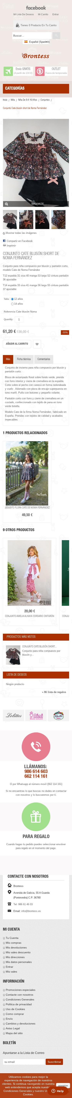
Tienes (38, 25)
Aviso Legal (13, 1028)
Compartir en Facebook (20, 241)
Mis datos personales (19, 961)
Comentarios (43, 359)
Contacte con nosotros (19, 994)
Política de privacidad (19, 1004)
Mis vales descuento (18, 952)
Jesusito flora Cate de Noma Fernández (27, 507)
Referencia (9, 311)
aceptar (63, 1085)
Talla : (7, 299)
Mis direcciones (15, 957)
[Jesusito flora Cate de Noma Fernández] (27, 473)
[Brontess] (36, 55)
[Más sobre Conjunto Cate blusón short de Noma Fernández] (13, 655)
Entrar (55, 14)
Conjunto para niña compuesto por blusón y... (41, 652)
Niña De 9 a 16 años (27, 100)
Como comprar (15, 1013)
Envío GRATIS (23, 69)
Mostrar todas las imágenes (21, 232)
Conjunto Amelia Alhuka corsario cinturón (29, 616)
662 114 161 (36, 776)
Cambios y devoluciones (20, 1023)
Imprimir (11, 245)
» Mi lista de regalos (54, 692)
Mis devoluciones (16, 947)
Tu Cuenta (12, 937)
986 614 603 (36, 772)
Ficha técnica (24, 359)
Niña (13, 100)
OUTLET (56, 69)
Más (8, 359)
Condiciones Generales (20, 999)
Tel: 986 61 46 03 (23, 904)
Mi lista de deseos (23, 14)
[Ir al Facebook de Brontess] (36, 6)
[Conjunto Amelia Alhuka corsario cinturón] (29, 573)
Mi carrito (43, 14)
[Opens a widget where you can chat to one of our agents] (57, 1091)
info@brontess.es (31, 911)
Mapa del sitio (14, 1033)
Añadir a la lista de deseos (37, 344)
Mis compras (13, 942)
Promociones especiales (20, 989)
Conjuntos (45, 100)
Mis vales (11, 971)
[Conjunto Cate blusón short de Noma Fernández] (10, 219)
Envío (9, 1018)
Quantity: (8, 319)
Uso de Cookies (15, 1009)
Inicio (5, 100)
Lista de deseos (17, 675)
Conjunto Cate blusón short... (39, 646)
